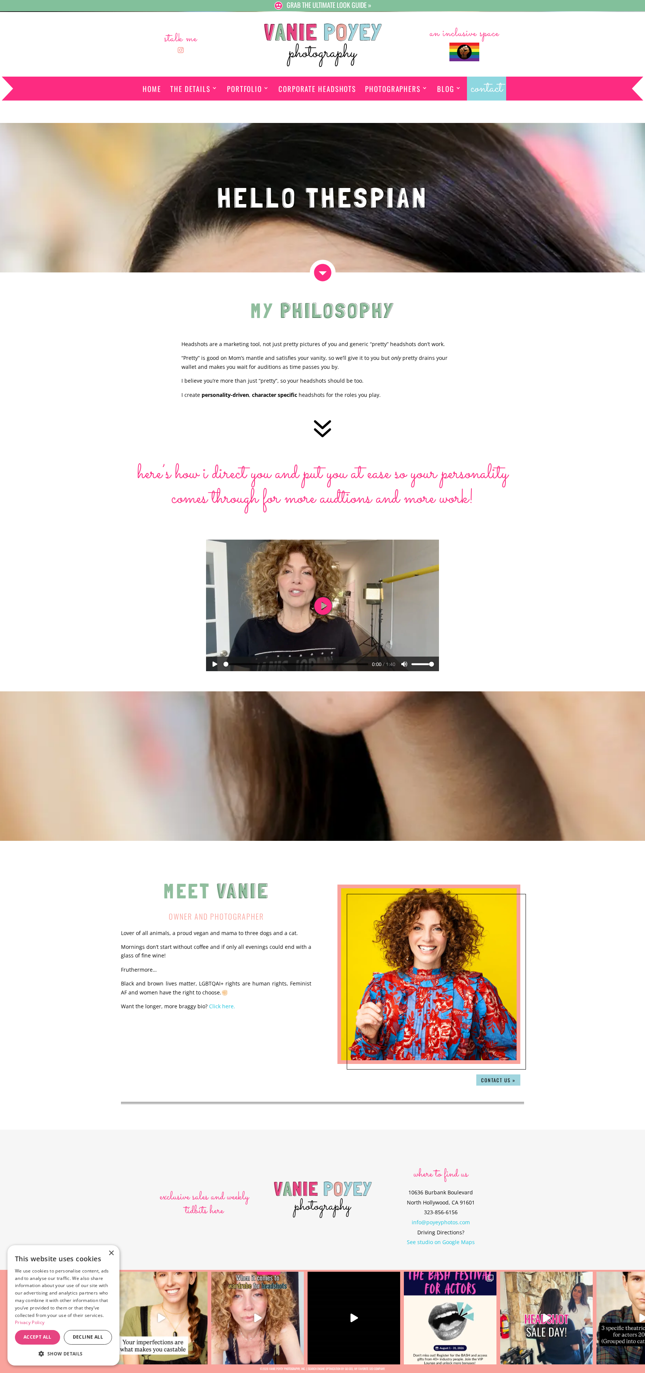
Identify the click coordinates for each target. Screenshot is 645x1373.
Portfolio (244, 88)
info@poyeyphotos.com (441, 1222)
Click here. (222, 1006)
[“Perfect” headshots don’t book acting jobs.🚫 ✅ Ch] (161, 1318)
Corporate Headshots (317, 88)
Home (152, 88)
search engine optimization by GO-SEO (330, 1368)
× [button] (111, 1253)
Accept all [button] (38, 1337)
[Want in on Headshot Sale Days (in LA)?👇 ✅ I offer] (546, 1318)
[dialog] (63, 1305)
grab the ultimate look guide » (329, 5)
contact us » (498, 1080)
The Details (190, 88)
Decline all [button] (88, 1337)
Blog (445, 88)
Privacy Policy (29, 1322)
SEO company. (377, 1368)
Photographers (393, 88)
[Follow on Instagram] (181, 50)
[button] (63, 1353)
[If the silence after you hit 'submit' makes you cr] (450, 1318)
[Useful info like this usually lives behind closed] (354, 1318)
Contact (486, 88)
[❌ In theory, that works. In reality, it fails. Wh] (257, 1318)
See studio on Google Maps (441, 1242)
